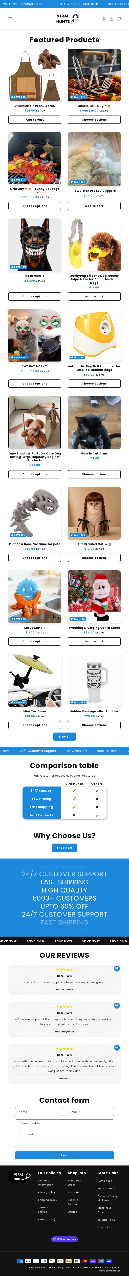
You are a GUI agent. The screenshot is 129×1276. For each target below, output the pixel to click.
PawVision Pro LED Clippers (94, 191)
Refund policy (46, 1219)
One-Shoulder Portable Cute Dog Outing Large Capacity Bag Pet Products (35, 457)
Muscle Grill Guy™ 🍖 (94, 106)
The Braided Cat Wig (94, 544)
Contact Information (45, 1183)
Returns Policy (106, 1220)
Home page (105, 1181)
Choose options (94, 120)
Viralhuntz (40, 1267)
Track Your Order (74, 1183)
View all (64, 737)
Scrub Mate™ (35, 628)
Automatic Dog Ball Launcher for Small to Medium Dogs (94, 368)
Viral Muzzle (34, 276)
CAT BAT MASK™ (35, 366)
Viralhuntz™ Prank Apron (35, 106)
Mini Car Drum (34, 711)
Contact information (110, 1270)
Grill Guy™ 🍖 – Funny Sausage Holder (35, 190)
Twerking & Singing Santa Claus (94, 628)
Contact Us (105, 1227)
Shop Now (64, 848)
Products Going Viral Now (107, 1198)
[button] (10, 19)
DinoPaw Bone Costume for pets (34, 544)
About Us (73, 1192)
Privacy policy (46, 1192)
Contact (73, 1212)
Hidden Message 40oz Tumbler (94, 711)
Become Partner (73, 1202)
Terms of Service (44, 1209)
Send (65, 1155)
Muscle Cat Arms (94, 453)
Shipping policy (47, 1200)
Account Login (107, 1188)
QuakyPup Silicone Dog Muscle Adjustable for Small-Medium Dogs (94, 279)
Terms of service (92, 1267)
